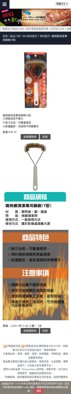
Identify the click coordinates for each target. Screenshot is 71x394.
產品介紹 (15, 36)
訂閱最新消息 (13, 346)
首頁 (5, 36)
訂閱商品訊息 (31, 346)
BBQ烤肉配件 (30, 36)
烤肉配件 (45, 36)
